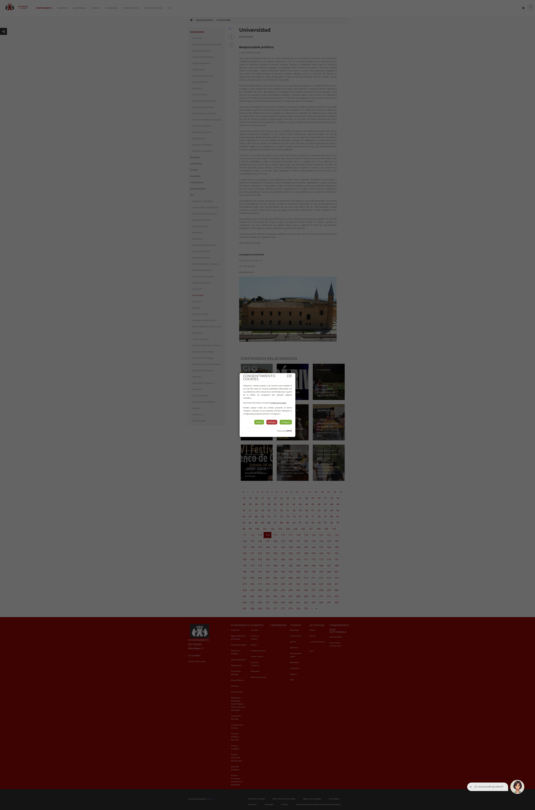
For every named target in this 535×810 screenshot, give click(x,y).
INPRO (289, 431)
